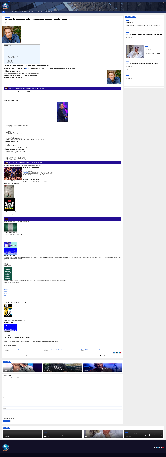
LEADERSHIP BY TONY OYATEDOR (13, 58)
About (11, 11)
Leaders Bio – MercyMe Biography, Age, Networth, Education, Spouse (13, 349)
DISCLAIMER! (10, 60)
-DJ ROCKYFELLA (11, 62)
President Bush (25, 172)
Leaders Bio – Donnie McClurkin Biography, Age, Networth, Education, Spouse (102, 368)
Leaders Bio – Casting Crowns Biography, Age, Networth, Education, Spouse (53, 349)
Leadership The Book (39, 11)
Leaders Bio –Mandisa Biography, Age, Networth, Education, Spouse (19, 147)
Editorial (16, 11)
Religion (31, 11)
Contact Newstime (49, 11)
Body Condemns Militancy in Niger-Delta (113, 454)
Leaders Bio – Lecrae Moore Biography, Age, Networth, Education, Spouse (62, 369)
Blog (106, 454)
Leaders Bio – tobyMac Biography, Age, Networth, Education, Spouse (21, 369)
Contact (121, 454)
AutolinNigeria (102, 454)
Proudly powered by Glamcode (6, 454)
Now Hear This (129, 22)
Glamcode (17, 454)
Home (7, 11)
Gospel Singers (7, 17)
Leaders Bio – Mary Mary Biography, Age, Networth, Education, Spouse (20, 75)
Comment (4, 379)
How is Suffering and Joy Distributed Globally (138, 454)
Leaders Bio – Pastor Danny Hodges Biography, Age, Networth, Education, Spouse (92, 349)
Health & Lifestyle (23, 11)
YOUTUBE (5, 293)
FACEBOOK (6, 289)
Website (4, 408)
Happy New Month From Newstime (127, 454)
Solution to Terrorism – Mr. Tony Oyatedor (157, 454)
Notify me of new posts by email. (9, 418)
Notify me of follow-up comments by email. (10, 416)
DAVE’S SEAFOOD (11, 61)
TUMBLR (5, 295)
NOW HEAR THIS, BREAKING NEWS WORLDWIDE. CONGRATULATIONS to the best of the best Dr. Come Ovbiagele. (62, 434)
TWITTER (5, 287)
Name (4, 397)
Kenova (27, 68)
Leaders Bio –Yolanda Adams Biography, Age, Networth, (18, 95)
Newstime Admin (7, 370)
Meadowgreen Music (13, 93)
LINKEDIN (5, 291)
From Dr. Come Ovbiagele (12, 57)
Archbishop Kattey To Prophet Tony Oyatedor (14, 56)
